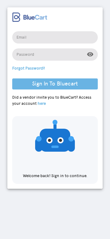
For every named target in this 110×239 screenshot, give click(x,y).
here (42, 103)
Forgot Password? (28, 68)
